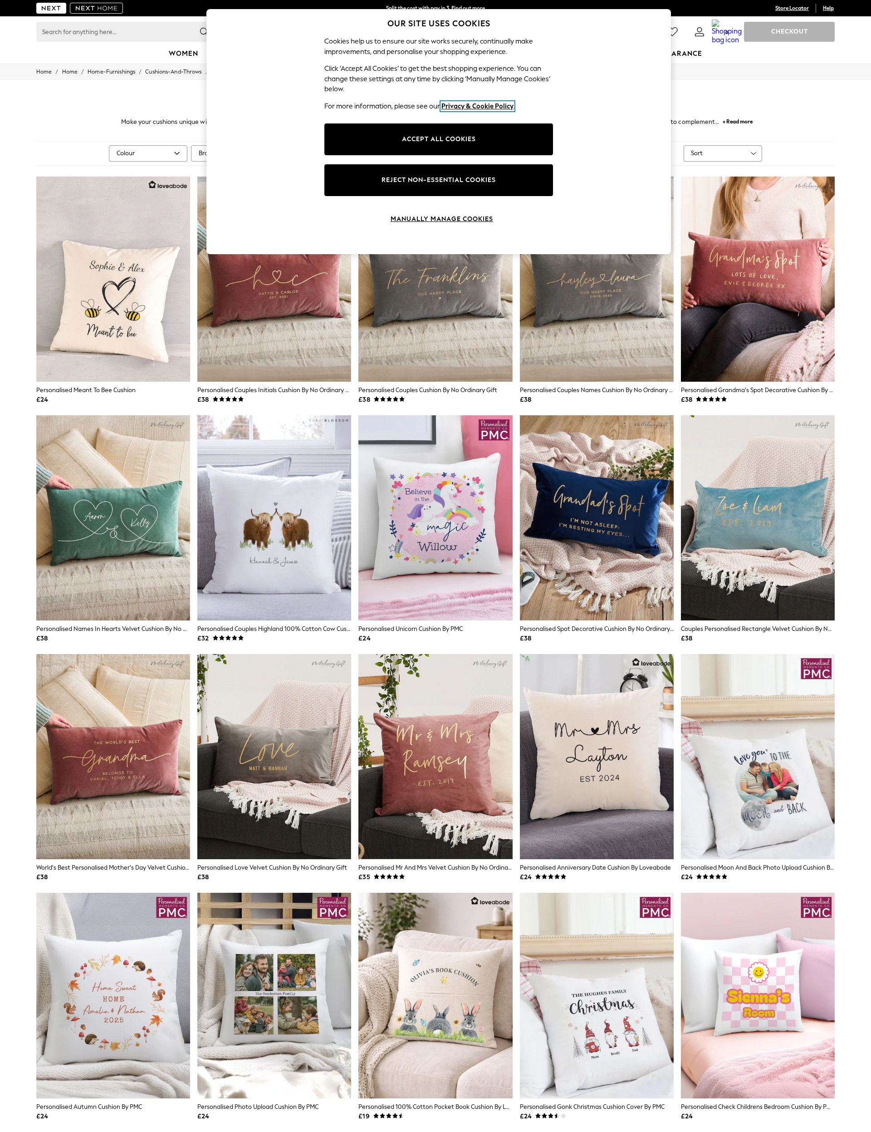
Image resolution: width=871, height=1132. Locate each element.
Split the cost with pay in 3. (435, 8)
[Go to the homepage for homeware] (96, 8)
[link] (700, 32)
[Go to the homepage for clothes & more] (51, 8)
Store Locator (792, 8)
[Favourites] (672, 32)
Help (828, 8)
